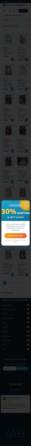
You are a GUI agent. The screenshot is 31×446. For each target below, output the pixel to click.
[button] (26, 203)
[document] (15, 223)
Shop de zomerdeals (15, 236)
